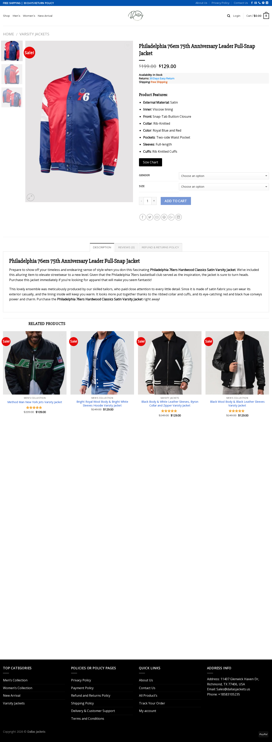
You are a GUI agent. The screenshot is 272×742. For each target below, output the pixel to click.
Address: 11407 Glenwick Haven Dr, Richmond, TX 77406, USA (233, 681)
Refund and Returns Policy (90, 695)
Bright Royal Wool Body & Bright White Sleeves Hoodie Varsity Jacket (102, 403)
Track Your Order (152, 703)
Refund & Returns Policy (160, 247)
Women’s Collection (17, 688)
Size (142, 186)
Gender (144, 175)
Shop (6, 15)
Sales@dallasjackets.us (233, 689)
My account (147, 711)
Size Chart (150, 162)
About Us (201, 2)
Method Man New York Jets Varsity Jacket (34, 402)
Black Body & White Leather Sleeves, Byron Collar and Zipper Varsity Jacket (169, 403)
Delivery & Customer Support (93, 711)
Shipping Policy (82, 703)
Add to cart (176, 201)
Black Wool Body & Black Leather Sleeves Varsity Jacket (237, 403)
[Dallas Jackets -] (136, 16)
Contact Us (241, 2)
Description (102, 247)
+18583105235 (229, 694)
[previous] (32, 121)
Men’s (16, 15)
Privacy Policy (220, 2)
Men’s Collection (15, 680)
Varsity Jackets (34, 33)
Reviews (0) (126, 247)
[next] (125, 121)
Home (8, 33)
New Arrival (45, 15)
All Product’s (148, 695)
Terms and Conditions (87, 718)
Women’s (29, 15)
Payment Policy (82, 688)
